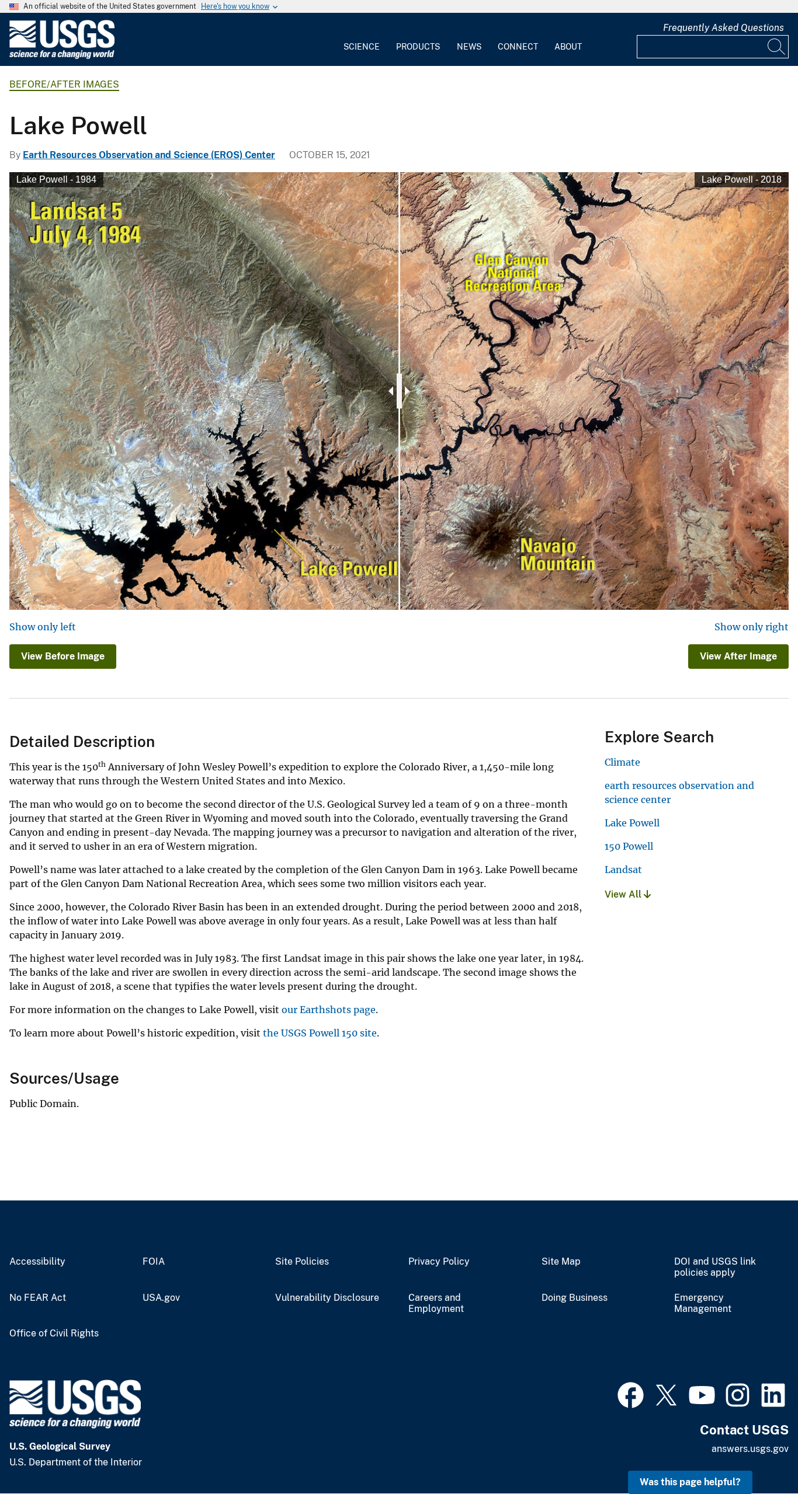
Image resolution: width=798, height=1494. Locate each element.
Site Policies (302, 1261)
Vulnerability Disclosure (327, 1298)
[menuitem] (361, 40)
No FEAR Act (37, 1298)
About (568, 46)
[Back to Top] (756, 1452)
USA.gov (161, 1298)
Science (362, 46)
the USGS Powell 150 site (320, 1033)
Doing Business (575, 1298)
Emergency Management (702, 1303)
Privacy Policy (439, 1261)
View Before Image (63, 656)
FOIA (154, 1261)
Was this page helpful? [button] (690, 1482)
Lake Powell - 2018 (742, 179)
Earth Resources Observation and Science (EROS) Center (149, 154)
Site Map (561, 1261)
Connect (518, 46)
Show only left (42, 627)
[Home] (62, 56)
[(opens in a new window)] (630, 1394)
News (469, 46)
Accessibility (37, 1261)
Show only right (751, 627)
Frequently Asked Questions (723, 27)
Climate (622, 762)
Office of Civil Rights (54, 1333)
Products (418, 46)
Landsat (623, 869)
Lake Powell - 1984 (56, 179)
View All (624, 894)
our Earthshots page (329, 1009)
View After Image (738, 656)
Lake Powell (632, 823)
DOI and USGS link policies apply (715, 1267)
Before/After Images (64, 84)
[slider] (399, 391)
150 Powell (629, 846)
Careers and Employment (436, 1303)
